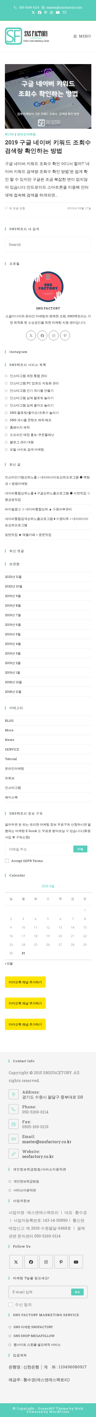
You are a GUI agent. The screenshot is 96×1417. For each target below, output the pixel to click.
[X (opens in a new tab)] (33, 12)
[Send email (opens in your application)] (63, 12)
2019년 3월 (13, 653)
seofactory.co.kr (38, 1156)
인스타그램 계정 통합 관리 (28, 376)
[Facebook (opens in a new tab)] (39, 12)
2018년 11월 (13, 691)
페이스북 (11, 797)
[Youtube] (76, 1261)
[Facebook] (42, 335)
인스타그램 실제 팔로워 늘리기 (32, 398)
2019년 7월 (13, 615)
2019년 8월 (13, 605)
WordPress (59, 1411)
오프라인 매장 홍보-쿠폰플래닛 (32, 434)
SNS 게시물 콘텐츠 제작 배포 (30, 420)
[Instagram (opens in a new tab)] (51, 12)
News (9, 739)
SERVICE (12, 749)
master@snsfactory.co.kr (46, 1141)
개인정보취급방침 (26, 1181)
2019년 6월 (13, 624)
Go (77, 1292)
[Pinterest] (65, 335)
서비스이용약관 (25, 1190)
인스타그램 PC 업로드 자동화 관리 (34, 383)
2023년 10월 (13, 586)
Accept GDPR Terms (27, 861)
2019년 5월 (13, 634)
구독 (80, 849)
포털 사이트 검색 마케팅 (27, 449)
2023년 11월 (13, 576)
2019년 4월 (13, 643)
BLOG (9, 134)
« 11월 (9, 963)
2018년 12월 (13, 682)
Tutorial (11, 759)
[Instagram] (54, 335)
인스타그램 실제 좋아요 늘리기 (32, 405)
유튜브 (10, 778)
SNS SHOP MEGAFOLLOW (34, 1336)
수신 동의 (23, 1304)
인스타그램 (13, 787)
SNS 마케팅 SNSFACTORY (33, 1327)
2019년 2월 (13, 663)
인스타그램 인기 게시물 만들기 (32, 390)
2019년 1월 (12, 672)
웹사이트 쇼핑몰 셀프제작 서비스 (37, 1344)
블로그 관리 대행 (22, 442)
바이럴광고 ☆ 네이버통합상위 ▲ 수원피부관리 (38, 509)
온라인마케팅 (26, 134)
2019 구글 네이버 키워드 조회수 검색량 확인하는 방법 (48, 146)
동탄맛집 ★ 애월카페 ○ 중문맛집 (28, 534)
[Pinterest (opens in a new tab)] (45, 12)
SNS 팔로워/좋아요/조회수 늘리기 (34, 412)
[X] (31, 335)
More (9, 730)
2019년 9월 (13, 596)
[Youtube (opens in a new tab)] (57, 12)
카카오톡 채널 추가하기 (25, 982)
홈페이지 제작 (20, 427)
